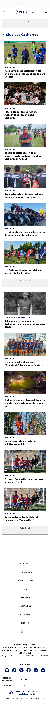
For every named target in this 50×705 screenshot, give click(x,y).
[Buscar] (46, 11)
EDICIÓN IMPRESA (25, 572)
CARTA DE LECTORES (25, 581)
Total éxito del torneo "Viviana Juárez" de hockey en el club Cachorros (21, 114)
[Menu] (4, 12)
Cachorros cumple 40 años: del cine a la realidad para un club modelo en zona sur (25, 403)
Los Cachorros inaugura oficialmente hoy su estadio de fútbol (24, 272)
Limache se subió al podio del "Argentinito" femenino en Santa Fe (23, 364)
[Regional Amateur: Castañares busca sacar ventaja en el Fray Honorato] (25, 176)
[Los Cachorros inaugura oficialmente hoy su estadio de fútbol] (25, 252)
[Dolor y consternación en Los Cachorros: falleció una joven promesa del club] (25, 303)
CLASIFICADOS (25, 606)
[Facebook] (28, 670)
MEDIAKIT (25, 679)
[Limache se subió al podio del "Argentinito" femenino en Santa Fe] (25, 344)
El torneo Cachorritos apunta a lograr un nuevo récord (24, 481)
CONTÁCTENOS (8, 685)
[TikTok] (14, 670)
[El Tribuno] (25, 12)
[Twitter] (21, 670)
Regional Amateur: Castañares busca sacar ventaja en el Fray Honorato (24, 195)
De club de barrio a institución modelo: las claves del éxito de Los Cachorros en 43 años (22, 155)
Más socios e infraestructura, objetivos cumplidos (20, 443)
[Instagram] (43, 670)
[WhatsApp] (36, 670)
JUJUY (25, 589)
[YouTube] (7, 670)
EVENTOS (25, 623)
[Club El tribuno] (25, 631)
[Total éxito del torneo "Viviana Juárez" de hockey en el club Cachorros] (25, 93)
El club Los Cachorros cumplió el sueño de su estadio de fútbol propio (24, 233)
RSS (25, 685)
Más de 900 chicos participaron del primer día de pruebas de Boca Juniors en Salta (24, 73)
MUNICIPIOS (25, 564)
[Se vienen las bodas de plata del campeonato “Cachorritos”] (25, 499)
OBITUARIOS (25, 597)
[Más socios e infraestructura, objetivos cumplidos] (25, 423)
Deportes (10, 67)
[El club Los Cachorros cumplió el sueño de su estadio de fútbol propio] (25, 214)
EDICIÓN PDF (25, 614)
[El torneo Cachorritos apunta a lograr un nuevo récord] (25, 461)
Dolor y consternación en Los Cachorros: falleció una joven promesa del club (24, 324)
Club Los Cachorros (17, 317)
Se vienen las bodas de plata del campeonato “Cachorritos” (21, 519)
